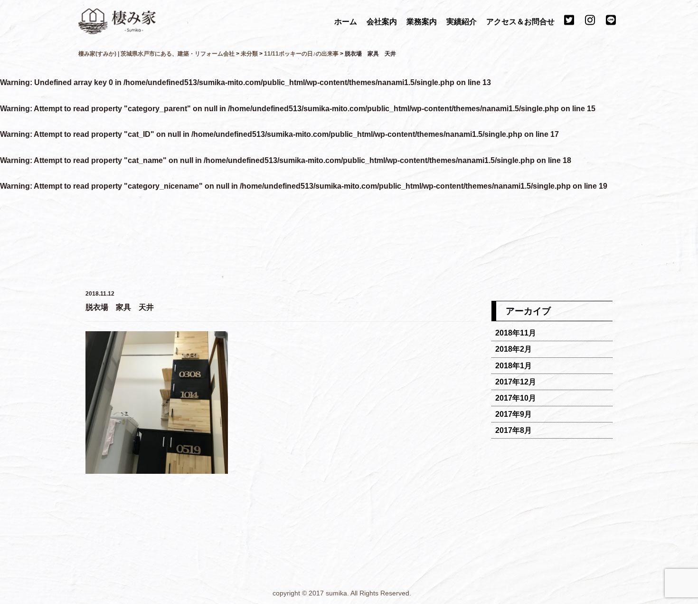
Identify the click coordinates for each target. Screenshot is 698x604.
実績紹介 (462, 22)
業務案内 (422, 22)
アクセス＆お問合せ (521, 22)
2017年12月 (515, 382)
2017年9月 (513, 414)
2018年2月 (513, 349)
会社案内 (383, 22)
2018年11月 (515, 333)
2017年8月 (513, 430)
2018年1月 (513, 366)
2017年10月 (515, 398)
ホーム (346, 22)
